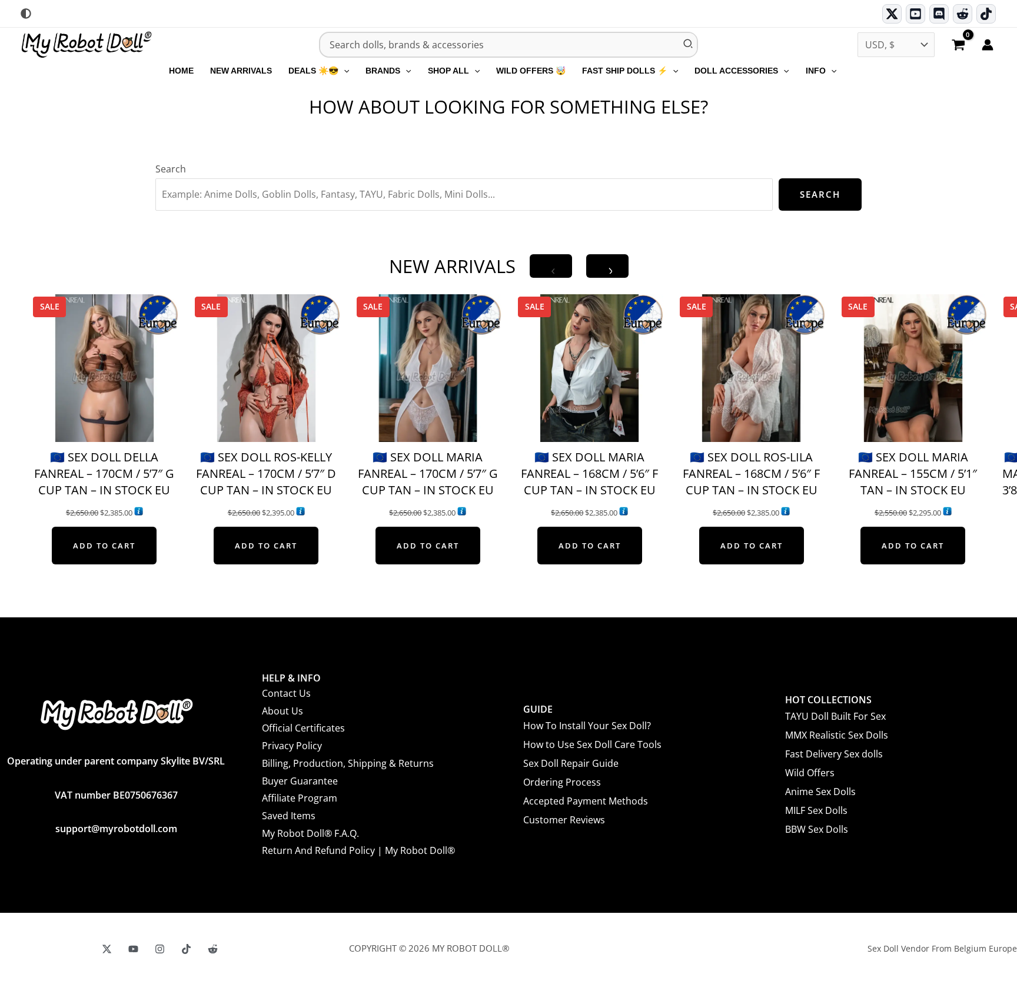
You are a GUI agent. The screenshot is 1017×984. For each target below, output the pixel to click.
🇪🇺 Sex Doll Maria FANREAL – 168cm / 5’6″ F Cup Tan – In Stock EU (589, 473)
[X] (107, 949)
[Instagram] (160, 949)
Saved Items (288, 815)
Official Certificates (303, 728)
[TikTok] (986, 14)
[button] (343, 70)
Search (170, 168)
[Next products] (607, 266)
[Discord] (939, 14)
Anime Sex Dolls (820, 791)
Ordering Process (562, 782)
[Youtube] (915, 14)
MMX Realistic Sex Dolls (836, 735)
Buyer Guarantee (300, 780)
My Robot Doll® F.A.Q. (310, 833)
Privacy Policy (292, 745)
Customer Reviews (564, 819)
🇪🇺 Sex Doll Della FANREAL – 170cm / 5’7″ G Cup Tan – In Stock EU (104, 473)
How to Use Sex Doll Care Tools (592, 744)
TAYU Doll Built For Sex (835, 716)
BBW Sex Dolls (816, 829)
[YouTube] (133, 949)
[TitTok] (186, 949)
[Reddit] (962, 14)
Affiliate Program (299, 798)
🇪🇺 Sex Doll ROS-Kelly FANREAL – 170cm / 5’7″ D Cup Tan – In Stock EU (266, 473)
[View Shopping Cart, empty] (958, 46)
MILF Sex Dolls (816, 810)
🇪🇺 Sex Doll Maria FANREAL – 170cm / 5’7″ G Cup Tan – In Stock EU (428, 473)
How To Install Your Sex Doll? (587, 725)
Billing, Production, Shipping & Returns (348, 763)
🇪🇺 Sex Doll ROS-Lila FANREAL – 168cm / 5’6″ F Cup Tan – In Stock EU (751, 473)
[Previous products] (551, 266)
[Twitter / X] (892, 14)
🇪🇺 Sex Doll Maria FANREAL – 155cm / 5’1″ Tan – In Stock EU (913, 473)
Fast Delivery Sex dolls (834, 753)
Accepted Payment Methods (585, 800)
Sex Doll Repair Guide (571, 763)
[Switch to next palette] (26, 13)
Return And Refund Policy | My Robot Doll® (358, 850)
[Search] (688, 44)
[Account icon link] (987, 45)
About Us (282, 710)
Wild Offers (810, 772)
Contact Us (286, 693)
